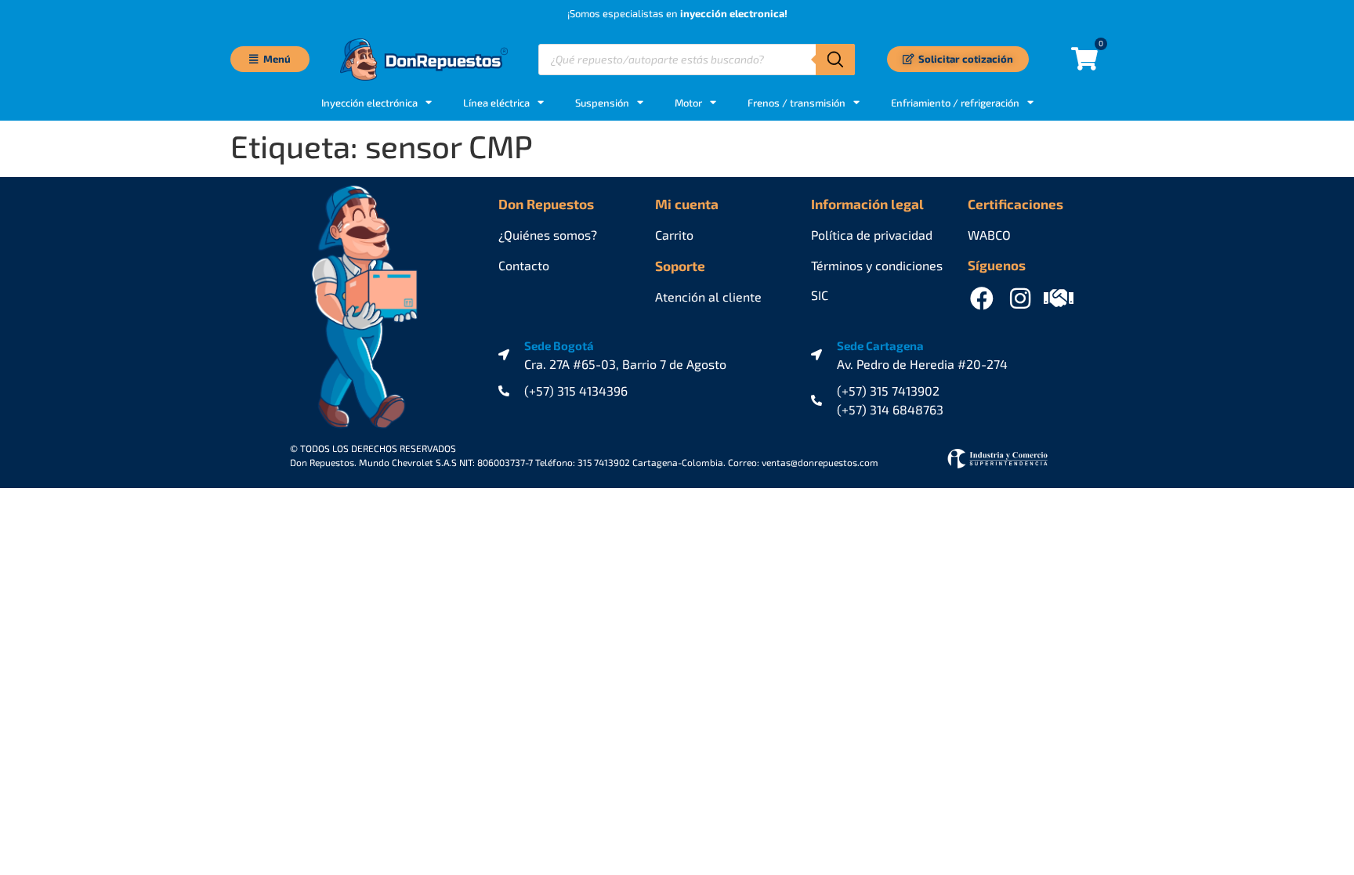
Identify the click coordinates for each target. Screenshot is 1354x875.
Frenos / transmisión (796, 102)
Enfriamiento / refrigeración (955, 102)
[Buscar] (835, 59)
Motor (688, 102)
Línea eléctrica (496, 102)
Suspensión (602, 102)
